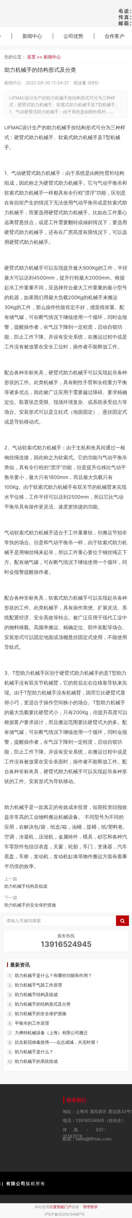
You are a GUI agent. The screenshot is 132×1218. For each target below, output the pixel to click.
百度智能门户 (60, 1206)
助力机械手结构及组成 (25, 886)
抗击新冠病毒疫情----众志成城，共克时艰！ (57, 1042)
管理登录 (90, 1206)
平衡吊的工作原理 (32, 1023)
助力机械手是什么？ (34, 1051)
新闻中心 (32, 36)
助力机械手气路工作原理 (38, 984)
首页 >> (35, 56)
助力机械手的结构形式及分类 (43, 1004)
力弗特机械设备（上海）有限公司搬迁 (51, 1032)
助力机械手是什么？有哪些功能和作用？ (53, 975)
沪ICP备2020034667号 (65, 1214)
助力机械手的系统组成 (36, 1061)
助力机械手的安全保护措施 (30, 904)
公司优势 (73, 36)
